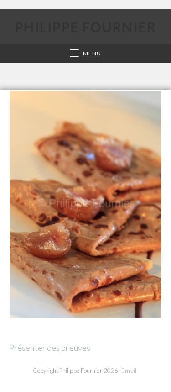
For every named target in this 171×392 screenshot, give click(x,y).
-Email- (128, 370)
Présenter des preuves (49, 348)
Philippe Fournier (85, 27)
